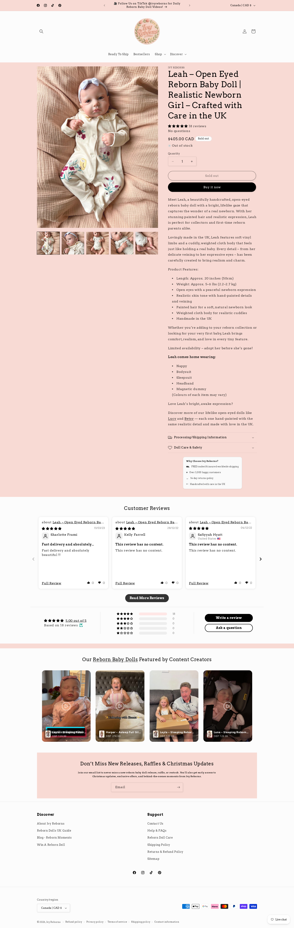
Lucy (172, 418)
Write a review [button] (229, 618)
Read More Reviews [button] (147, 598)
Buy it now (212, 187)
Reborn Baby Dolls (115, 659)
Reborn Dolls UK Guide (54, 830)
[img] (52, 529)
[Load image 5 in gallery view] (146, 243)
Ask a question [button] (229, 628)
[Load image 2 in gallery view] (73, 243)
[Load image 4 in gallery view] (122, 243)
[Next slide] (260, 559)
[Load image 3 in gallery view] (97, 243)
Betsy (189, 418)
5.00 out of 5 (76, 621)
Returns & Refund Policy (165, 851)
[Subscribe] (178, 787)
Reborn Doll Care (160, 837)
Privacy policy (95, 921)
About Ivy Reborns (50, 823)
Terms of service (117, 921)
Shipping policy (140, 921)
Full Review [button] (51, 583)
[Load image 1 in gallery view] (48, 243)
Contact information (166, 921)
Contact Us (155, 823)
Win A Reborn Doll (51, 844)
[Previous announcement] (104, 5)
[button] (41, 31)
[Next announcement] (189, 5)
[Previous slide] (33, 559)
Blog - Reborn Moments (54, 837)
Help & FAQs (157, 830)
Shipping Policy (158, 844)
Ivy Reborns (53, 922)
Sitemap (153, 858)
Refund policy (73, 921)
